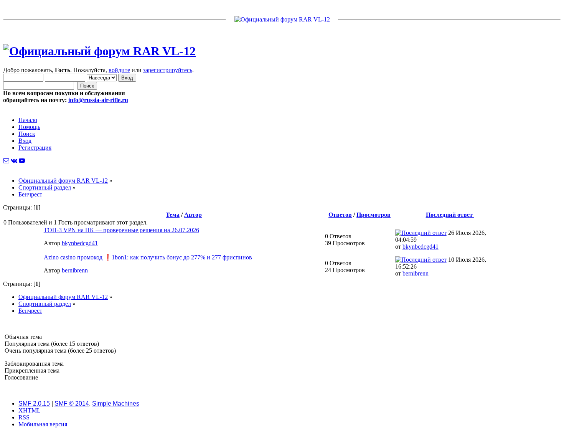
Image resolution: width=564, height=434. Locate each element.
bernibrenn (75, 270)
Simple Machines (115, 403)
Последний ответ (450, 214)
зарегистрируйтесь (167, 70)
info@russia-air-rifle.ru (98, 100)
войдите (119, 70)
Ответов (340, 214)
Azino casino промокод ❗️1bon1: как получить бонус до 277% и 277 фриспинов (148, 257)
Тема (173, 214)
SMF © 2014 (71, 403)
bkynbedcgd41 (80, 243)
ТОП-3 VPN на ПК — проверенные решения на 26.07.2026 (121, 230)
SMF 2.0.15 (34, 403)
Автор (193, 214)
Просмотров (373, 214)
